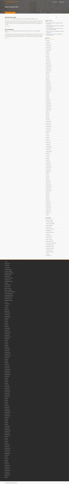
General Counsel (48, 227)
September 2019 (49, 170)
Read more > (7, 26)
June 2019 (47, 176)
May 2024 (47, 77)
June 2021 (47, 135)
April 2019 (47, 179)
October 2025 (48, 47)
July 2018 (47, 193)
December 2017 (48, 206)
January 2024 (48, 84)
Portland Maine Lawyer (50, 248)
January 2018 (48, 204)
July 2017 (47, 214)
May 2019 (47, 177)
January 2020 (48, 163)
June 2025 (47, 54)
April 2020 (47, 160)
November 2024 (48, 66)
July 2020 (47, 154)
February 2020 (48, 161)
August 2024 (48, 72)
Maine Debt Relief (49, 235)
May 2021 (47, 137)
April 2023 (47, 96)
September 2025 (49, 49)
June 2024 (47, 75)
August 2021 (7, 396)
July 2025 (47, 52)
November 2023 (48, 87)
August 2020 (48, 153)
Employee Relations (49, 225)
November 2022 (48, 105)
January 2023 (48, 102)
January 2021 (48, 144)
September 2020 (49, 151)
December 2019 (48, 165)
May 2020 (47, 158)
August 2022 (48, 110)
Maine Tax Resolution (30, 30)
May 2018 (47, 197)
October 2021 (48, 128)
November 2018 (48, 186)
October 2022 (48, 107)
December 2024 (48, 65)
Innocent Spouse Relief (50, 232)
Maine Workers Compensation (10, 291)
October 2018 (48, 188)
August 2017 (48, 213)
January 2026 (48, 43)
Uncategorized (36, 30)
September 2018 (49, 190)
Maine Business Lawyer (10, 17)
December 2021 (48, 124)
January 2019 (48, 183)
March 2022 (48, 119)
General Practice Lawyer (50, 228)
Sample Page (7, 265)
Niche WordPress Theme (13, 482)
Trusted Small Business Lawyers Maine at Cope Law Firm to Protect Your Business (54, 29)
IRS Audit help (7, 263)
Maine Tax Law (24, 30)
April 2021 (47, 139)
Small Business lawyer (28, 18)
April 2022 (47, 117)
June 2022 (47, 114)
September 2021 (49, 130)
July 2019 (47, 174)
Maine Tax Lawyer (49, 239)
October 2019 (7, 432)
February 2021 (48, 142)
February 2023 (48, 100)
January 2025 (48, 63)
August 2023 (48, 91)
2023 (9, 12)
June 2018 (47, 195)
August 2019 (48, 172)
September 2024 (49, 70)
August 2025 (48, 50)
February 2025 (48, 61)
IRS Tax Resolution (9, 29)
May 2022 (47, 116)
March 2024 (48, 80)
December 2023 (48, 86)
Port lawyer (15, 18)
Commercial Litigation (49, 221)
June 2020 (47, 156)
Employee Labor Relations (50, 223)
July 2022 (47, 112)
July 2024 (47, 73)
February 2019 (48, 181)
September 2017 (49, 211)
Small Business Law (21, 18)
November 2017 (48, 207)
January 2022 (48, 123)
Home (7, 12)
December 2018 (48, 184)
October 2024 (48, 68)
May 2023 (6, 360)
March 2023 (48, 98)
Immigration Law (49, 230)
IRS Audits (19, 30)
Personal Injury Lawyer (50, 244)
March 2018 (48, 200)
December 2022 (48, 103)
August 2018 (48, 191)
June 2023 (47, 93)
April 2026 (47, 40)
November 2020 (48, 147)
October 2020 (48, 149)
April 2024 (47, 79)
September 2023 (49, 89)
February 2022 (48, 121)
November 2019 (48, 167)
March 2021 (48, 140)
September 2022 (49, 109)
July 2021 (47, 133)
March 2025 (48, 59)
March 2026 (48, 42)
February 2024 (48, 82)
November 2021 (48, 126)
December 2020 (48, 146)
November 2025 (48, 45)
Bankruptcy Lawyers (49, 220)
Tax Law (47, 253)
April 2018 (47, 198)
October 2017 (48, 209)
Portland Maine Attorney (50, 246)
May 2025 (47, 56)
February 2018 (48, 202)
